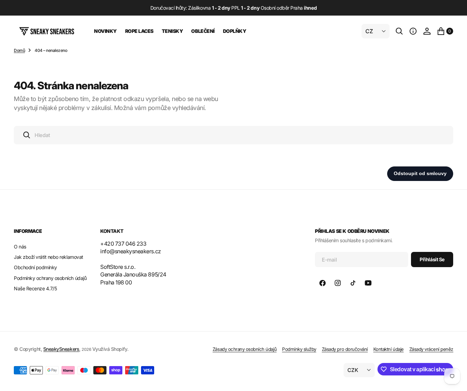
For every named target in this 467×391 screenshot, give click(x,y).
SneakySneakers (61, 349)
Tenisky (172, 31)
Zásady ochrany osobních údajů (245, 349)
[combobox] (233, 135)
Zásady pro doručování (345, 349)
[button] (413, 31)
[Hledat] (399, 31)
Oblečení (202, 31)
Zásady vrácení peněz (431, 349)
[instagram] (337, 283)
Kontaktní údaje (388, 349)
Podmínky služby (299, 349)
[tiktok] (353, 283)
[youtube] (368, 283)
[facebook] (322, 283)
